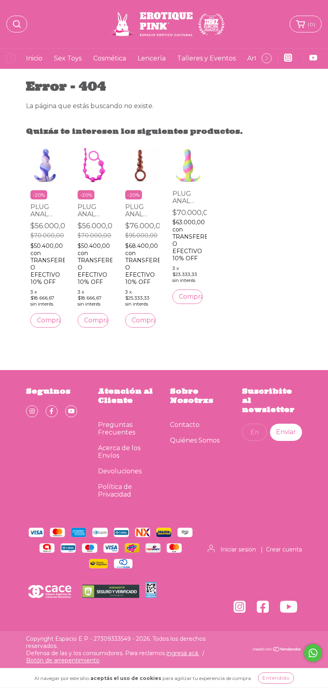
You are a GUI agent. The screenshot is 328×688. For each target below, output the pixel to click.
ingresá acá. (182, 653)
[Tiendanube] (277, 649)
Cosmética (109, 58)
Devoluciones (120, 471)
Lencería (152, 58)
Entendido (276, 678)
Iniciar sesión (238, 549)
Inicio (34, 58)
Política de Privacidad (115, 490)
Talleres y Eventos (206, 58)
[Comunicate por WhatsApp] (313, 653)
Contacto (185, 424)
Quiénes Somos (195, 440)
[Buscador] (16, 24)
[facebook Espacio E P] (52, 411)
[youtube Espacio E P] (71, 411)
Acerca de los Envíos (119, 451)
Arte (254, 58)
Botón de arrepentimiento (63, 660)
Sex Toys (68, 58)
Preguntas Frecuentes (116, 428)
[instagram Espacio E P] (32, 411)
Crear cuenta (284, 549)
